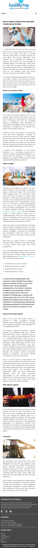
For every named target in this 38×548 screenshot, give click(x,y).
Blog (2, 540)
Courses (3, 535)
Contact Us (4, 542)
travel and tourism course (12, 211)
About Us (3, 538)
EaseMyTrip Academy (27, 256)
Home (3, 13)
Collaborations (5, 537)
